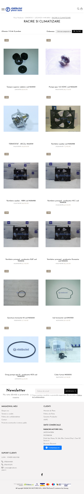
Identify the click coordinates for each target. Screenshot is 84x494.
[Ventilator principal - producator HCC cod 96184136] (63, 175)
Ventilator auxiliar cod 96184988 (63, 144)
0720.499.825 (8, 462)
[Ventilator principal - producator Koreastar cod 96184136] (63, 234)
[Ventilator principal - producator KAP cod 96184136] (21, 234)
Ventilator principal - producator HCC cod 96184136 (63, 201)
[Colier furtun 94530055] (63, 349)
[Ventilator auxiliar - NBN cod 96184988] (21, 175)
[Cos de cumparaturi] (81, 9)
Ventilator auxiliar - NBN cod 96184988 (21, 201)
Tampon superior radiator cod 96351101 (21, 87)
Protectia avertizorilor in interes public (14, 423)
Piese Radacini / (19, 18)
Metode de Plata (49, 411)
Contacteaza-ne (54, 448)
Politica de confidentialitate (11, 417)
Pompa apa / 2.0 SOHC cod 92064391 (63, 87)
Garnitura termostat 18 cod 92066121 (21, 318)
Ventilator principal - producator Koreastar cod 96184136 (63, 260)
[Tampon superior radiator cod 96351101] (21, 61)
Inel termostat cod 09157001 (63, 318)
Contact (4, 420)
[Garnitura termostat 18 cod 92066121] (21, 292)
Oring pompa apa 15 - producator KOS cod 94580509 (21, 375)
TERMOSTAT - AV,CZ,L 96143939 (21, 144)
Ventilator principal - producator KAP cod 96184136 (21, 260)
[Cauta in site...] (78, 9)
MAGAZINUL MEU (9, 406)
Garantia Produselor (50, 417)
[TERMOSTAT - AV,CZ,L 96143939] (21, 118)
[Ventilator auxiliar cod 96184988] (63, 118)
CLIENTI (47, 406)
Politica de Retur (49, 414)
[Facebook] (42, 475)
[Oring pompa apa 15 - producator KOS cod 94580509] (21, 349)
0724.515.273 (8, 465)
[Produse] (3, 9)
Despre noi (5, 411)
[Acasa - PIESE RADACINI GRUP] (14, 9)
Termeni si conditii (7, 414)
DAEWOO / (29, 18)
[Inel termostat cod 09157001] (63, 292)
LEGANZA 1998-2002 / (43, 18)
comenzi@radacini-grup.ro (9, 469)
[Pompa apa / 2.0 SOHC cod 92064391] (63, 61)
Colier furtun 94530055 (63, 375)
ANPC (46, 420)
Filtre (78, 31)
